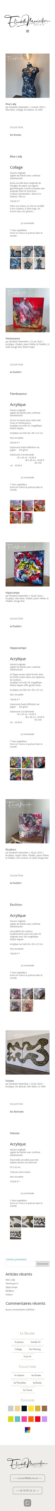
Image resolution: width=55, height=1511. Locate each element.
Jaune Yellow (29, 344)
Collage (19, 109)
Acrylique (10, 344)
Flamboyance (13, 338)
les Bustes (29, 109)
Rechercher (42, 1263)
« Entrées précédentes (16, 1259)
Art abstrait (20, 1086)
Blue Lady (11, 104)
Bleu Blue (10, 109)
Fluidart (18, 344)
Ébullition (11, 849)
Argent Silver (21, 855)
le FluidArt (41, 344)
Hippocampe (13, 592)
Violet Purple (29, 347)
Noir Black (32, 1086)
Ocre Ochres (22, 857)
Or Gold (38, 109)
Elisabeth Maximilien (18, 107)
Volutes (10, 1080)
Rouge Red (16, 347)
